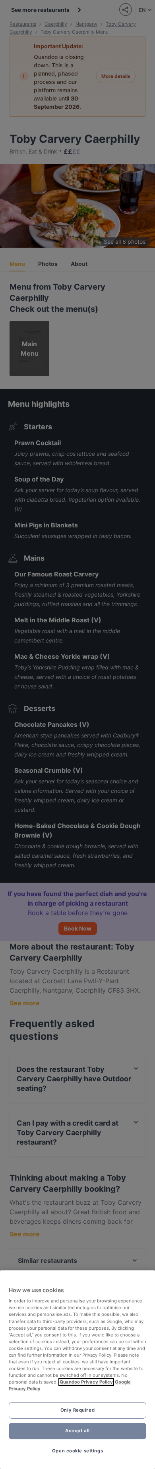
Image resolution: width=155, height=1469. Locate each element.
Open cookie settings (77, 1451)
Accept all (77, 1430)
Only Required (77, 1410)
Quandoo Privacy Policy (86, 1382)
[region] (77, 1369)
